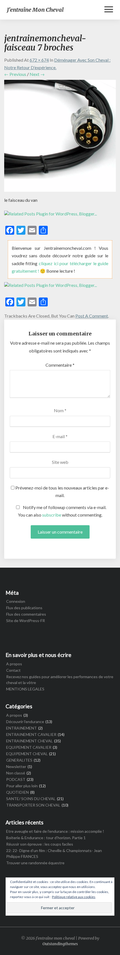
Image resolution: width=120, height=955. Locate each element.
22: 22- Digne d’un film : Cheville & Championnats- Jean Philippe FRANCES (54, 853)
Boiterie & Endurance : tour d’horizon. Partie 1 (46, 837)
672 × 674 (39, 60)
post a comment (91, 315)
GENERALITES (19, 760)
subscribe (51, 514)
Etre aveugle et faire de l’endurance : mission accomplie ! (55, 831)
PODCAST (15, 779)
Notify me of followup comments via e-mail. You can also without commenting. (62, 511)
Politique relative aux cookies (73, 897)
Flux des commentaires (26, 614)
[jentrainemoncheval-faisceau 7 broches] (60, 137)
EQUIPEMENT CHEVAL (27, 753)
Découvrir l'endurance (25, 721)
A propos (14, 663)
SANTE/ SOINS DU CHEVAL (31, 798)
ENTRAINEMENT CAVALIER (31, 734)
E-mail (60, 436)
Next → (37, 74)
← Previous (15, 74)
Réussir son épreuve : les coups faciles (39, 844)
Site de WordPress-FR (25, 620)
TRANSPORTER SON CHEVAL (33, 805)
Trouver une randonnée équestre (35, 862)
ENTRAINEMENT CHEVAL (29, 740)
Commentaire (60, 365)
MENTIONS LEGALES (25, 689)
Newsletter (16, 766)
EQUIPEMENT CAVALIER (28, 747)
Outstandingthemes (60, 943)
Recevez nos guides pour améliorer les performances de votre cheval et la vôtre (59, 679)
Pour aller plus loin (22, 785)
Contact (13, 670)
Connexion (15, 601)
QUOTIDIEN (17, 792)
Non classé (15, 773)
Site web (60, 462)
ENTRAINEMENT (21, 728)
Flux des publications (24, 607)
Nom (60, 410)
